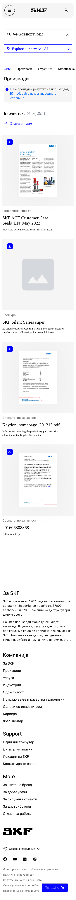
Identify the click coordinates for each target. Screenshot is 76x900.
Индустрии (12, 685)
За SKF (8, 663)
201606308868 (15, 527)
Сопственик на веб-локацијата (22, 880)
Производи (12, 671)
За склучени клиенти (20, 799)
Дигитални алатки (17, 749)
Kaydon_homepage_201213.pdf (31, 424)
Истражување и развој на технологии (34, 699)
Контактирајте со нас (20, 764)
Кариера (10, 714)
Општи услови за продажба (20, 885)
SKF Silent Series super (23, 322)
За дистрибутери (17, 806)
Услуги (8, 678)
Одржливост (13, 692)
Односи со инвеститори (22, 707)
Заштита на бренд (17, 785)
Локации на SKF (16, 756)
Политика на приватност (18, 874)
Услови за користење (44, 869)
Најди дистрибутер (18, 742)
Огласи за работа (17, 814)
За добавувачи (15, 792)
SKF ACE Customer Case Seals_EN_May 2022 (25, 220)
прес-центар (13, 721)
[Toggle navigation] (9, 10)
